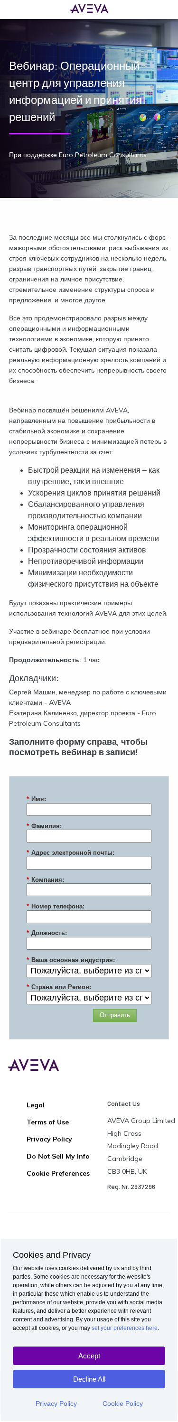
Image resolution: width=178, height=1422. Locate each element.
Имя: (36, 799)
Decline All (89, 1379)
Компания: (45, 879)
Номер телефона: (55, 906)
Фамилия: (44, 826)
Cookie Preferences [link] (58, 1173)
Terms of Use (48, 1122)
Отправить (115, 1015)
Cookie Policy (123, 1403)
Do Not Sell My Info (58, 1156)
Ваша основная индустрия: (71, 960)
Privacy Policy (56, 1403)
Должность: (47, 932)
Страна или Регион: (59, 987)
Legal (36, 1105)
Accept (89, 1356)
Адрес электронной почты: (70, 852)
